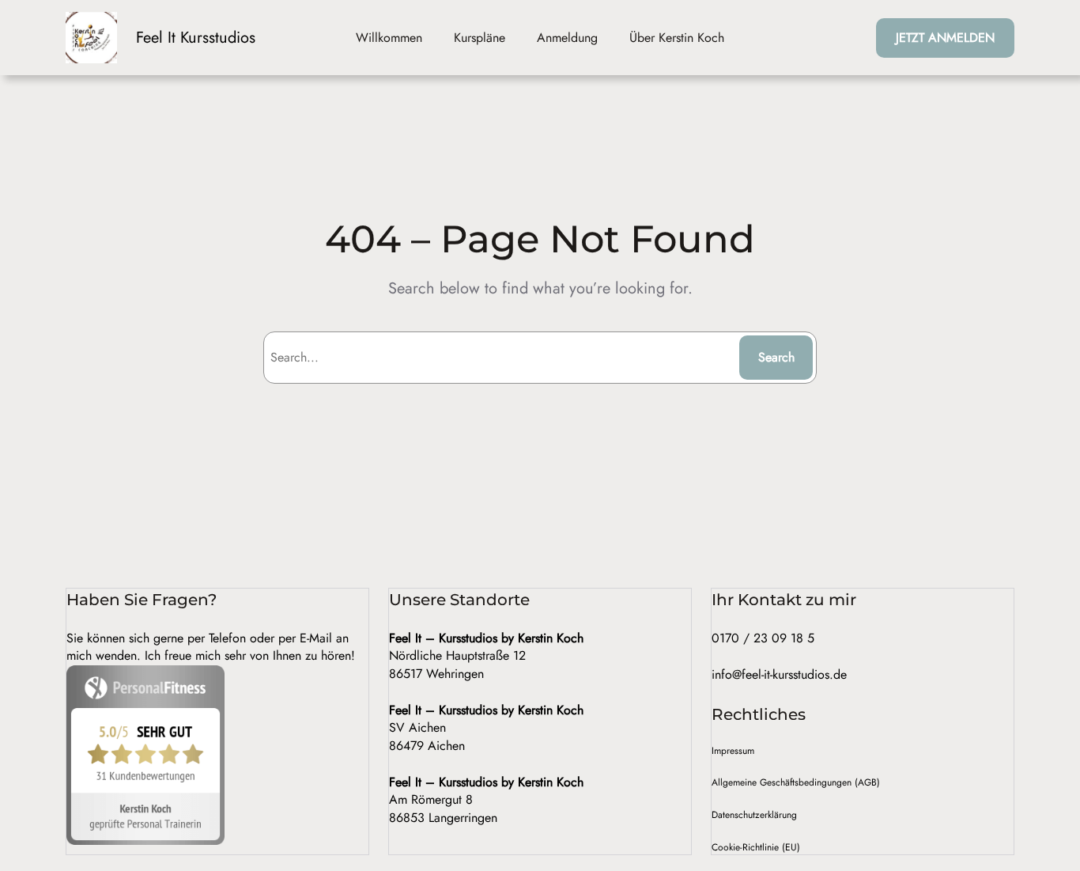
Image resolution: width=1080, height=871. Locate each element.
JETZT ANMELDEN (945, 37)
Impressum (733, 751)
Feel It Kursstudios (195, 37)
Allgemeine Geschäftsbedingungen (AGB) (796, 782)
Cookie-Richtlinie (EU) (756, 847)
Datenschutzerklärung (754, 815)
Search (776, 357)
